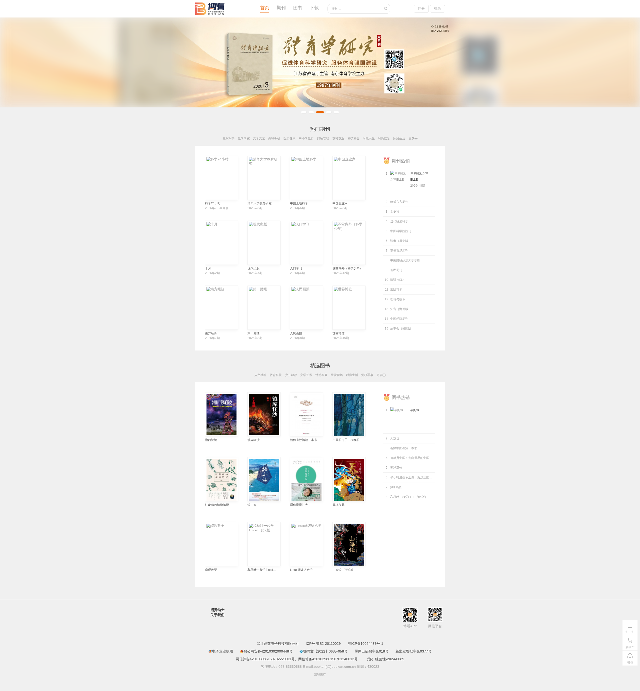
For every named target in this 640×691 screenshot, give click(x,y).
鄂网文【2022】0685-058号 (325, 651)
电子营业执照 (222, 651)
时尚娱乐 (384, 138)
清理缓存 (320, 674)
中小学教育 (306, 138)
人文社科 (260, 375)
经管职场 (337, 375)
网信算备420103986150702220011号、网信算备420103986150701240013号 (297, 659)
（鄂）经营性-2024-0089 (384, 659)
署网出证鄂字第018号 (371, 651)
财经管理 (323, 138)
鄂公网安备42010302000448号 (268, 651)
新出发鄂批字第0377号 (414, 651)
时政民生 (369, 138)
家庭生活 (399, 138)
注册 (421, 8)
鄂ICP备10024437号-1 (365, 644)
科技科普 (354, 138)
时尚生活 (352, 375)
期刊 (281, 7)
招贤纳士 (217, 610)
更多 (413, 138)
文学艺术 (306, 375)
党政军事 (228, 138)
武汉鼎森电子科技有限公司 (278, 644)
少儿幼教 (291, 375)
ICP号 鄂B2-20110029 (323, 644)
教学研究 (244, 138)
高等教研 (274, 138)
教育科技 (276, 375)
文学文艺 (259, 138)
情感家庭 (322, 375)
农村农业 (338, 138)
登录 (437, 8)
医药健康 (290, 138)
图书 (297, 7)
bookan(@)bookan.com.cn (335, 667)
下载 (314, 7)
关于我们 (217, 615)
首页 (264, 7)
